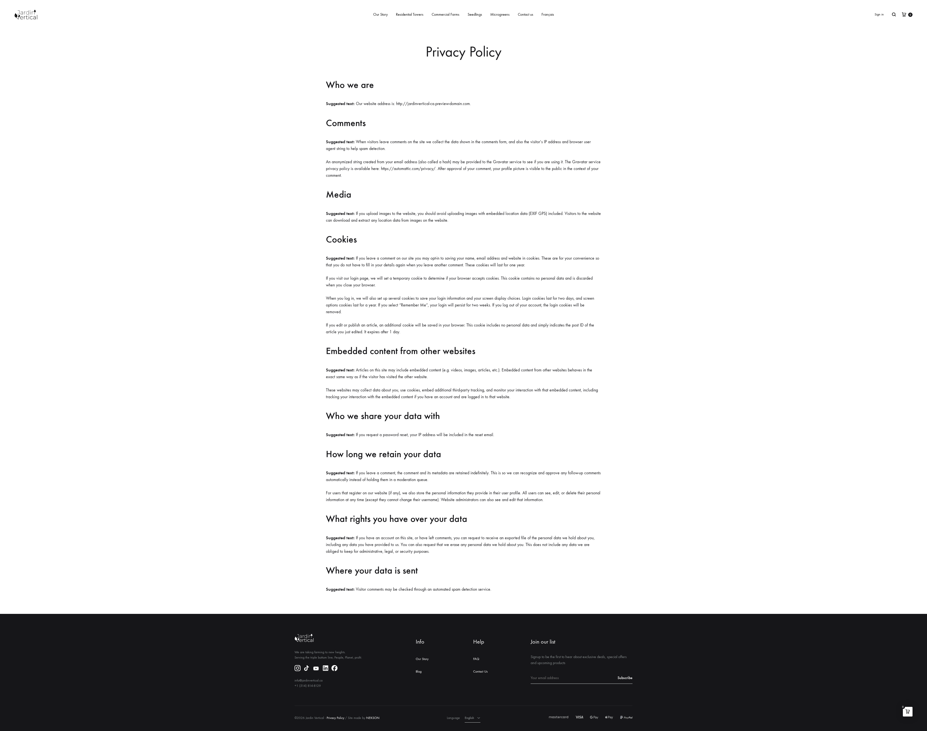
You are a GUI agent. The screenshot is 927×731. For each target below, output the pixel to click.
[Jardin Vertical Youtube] (316, 669)
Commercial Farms (445, 14)
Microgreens (500, 14)
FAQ (476, 659)
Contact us (525, 14)
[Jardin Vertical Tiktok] (306, 669)
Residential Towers (409, 14)
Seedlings (475, 14)
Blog (418, 671)
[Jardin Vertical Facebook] (334, 669)
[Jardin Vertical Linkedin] (326, 669)
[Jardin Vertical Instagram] (298, 669)
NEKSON (372, 718)
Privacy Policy (335, 718)
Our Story (380, 14)
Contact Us (480, 671)
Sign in (879, 14)
